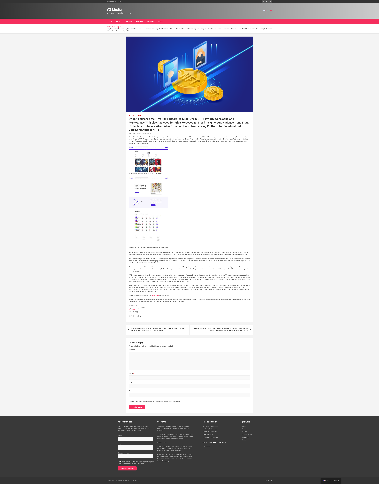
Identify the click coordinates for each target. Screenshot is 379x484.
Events (244, 440)
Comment (132, 350)
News (244, 426)
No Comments (147, 133)
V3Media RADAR (247, 434)
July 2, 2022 (132, 133)
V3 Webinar (206, 447)
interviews (150, 21)
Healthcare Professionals (210, 431)
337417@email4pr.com (136, 310)
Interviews (245, 429)
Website (131, 391)
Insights (128, 21)
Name (131, 373)
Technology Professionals (210, 426)
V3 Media (114, 10)
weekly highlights (136, 116)
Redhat (160, 21)
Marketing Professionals (210, 429)
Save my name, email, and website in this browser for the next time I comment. (154, 402)
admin (139, 133)
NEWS (118, 21)
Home (110, 21)
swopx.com (155, 296)
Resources (139, 21)
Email (131, 382)
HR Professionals (208, 434)
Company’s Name (123, 453)
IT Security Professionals (210, 437)
